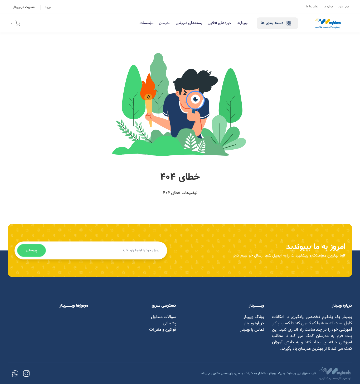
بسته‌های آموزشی (189, 23)
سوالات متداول (163, 317)
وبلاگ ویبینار (254, 317)
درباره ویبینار (254, 323)
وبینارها (241, 23)
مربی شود (343, 6)
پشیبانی (169, 323)
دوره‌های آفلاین (219, 23)
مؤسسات (146, 23)
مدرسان (164, 23)
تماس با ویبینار (252, 329)
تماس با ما (312, 6)
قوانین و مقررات (162, 329)
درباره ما (328, 6)
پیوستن (31, 250)
